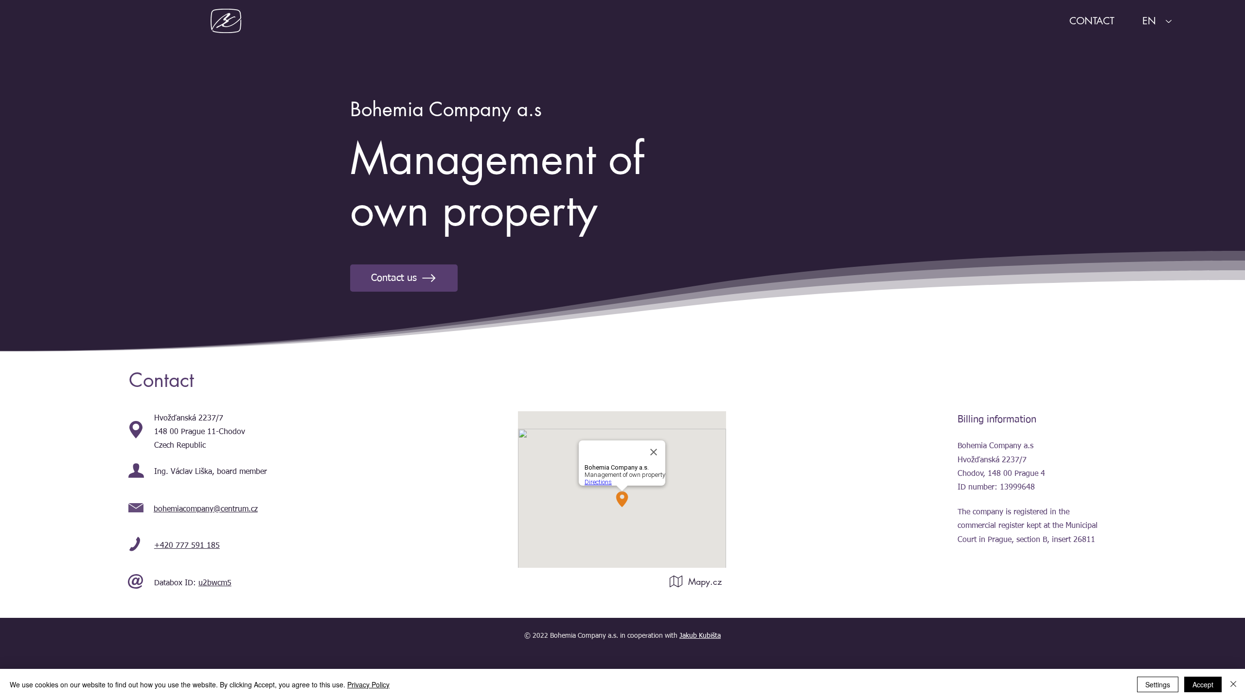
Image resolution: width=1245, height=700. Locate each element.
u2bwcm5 (214, 583)
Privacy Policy (368, 684)
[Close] (1233, 684)
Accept (1202, 684)
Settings (1157, 684)
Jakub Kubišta (700, 635)
